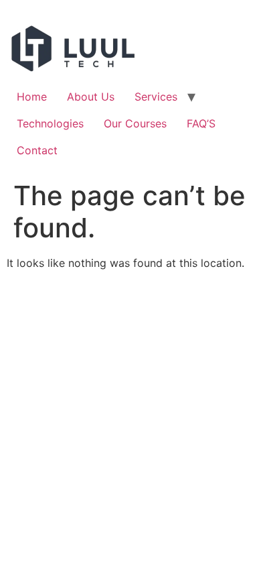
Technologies (50, 123)
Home (32, 96)
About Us (90, 96)
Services (156, 96)
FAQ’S (201, 123)
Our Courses (135, 123)
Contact (37, 150)
